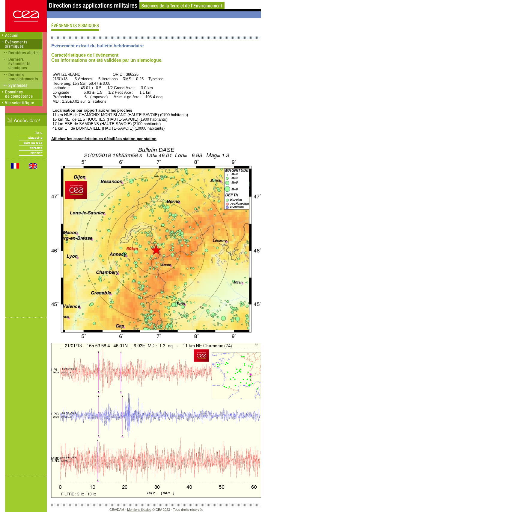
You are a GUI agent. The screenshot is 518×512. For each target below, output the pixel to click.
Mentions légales (139, 509)
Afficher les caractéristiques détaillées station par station (103, 139)
